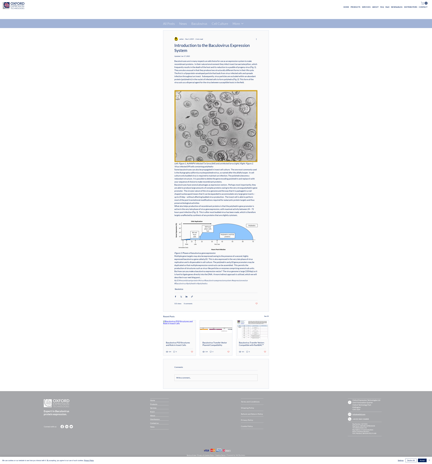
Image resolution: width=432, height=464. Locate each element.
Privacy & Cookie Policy (205, 455)
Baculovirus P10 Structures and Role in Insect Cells (178, 343)
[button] (424, 3)
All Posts (169, 23)
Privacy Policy (89, 460)
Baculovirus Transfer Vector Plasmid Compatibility (214, 343)
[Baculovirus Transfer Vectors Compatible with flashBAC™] (252, 329)
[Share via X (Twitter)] (181, 296)
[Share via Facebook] (175, 296)
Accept (422, 460)
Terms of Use (191, 455)
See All (266, 316)
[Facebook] (62, 426)
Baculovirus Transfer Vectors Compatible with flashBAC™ (251, 343)
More (236, 23)
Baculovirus (199, 23)
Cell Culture (220, 23)
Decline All (411, 460)
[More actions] (256, 39)
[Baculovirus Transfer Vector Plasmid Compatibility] (216, 329)
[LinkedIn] (66, 426)
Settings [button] (401, 460)
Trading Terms (220, 455)
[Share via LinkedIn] (186, 296)
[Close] (429, 460)
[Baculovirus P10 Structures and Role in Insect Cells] (179, 329)
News (183, 23)
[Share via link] (192, 296)
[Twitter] (71, 426)
